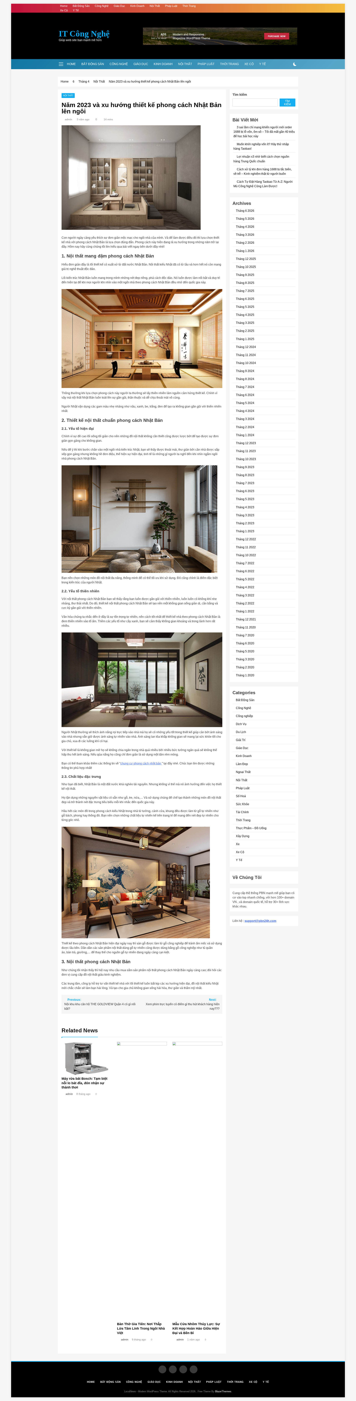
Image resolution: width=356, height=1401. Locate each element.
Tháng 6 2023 (245, 491)
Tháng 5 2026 (245, 218)
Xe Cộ (64, 10)
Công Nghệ (101, 5)
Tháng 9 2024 (245, 371)
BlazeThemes (223, 1391)
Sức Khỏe (242, 804)
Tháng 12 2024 (246, 347)
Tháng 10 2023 (246, 459)
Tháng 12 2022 (246, 539)
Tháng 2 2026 (245, 242)
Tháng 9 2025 (245, 274)
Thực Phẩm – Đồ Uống (251, 828)
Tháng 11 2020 (246, 627)
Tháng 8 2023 (245, 475)
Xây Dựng (242, 836)
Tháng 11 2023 (246, 451)
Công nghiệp (244, 716)
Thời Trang (189, 5)
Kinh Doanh (137, 5)
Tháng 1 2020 (245, 675)
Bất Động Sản (81, 5)
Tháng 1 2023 (245, 531)
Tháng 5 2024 (245, 403)
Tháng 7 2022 (245, 563)
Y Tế (76, 10)
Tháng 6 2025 (245, 298)
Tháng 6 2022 (245, 571)
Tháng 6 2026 (245, 210)
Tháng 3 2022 (245, 595)
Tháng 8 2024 (245, 379)
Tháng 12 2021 (246, 619)
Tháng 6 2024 (245, 395)
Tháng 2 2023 (245, 523)
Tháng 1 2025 (245, 339)
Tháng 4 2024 (245, 411)
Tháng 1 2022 (245, 611)
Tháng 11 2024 (246, 355)
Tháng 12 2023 (246, 443)
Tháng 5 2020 (245, 651)
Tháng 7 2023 (245, 483)
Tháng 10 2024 (246, 363)
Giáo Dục (119, 5)
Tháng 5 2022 (245, 579)
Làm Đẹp (242, 764)
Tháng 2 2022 (245, 603)
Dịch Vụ (241, 724)
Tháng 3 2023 (245, 515)
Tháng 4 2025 (245, 314)
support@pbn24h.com (260, 920)
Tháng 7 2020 (245, 635)
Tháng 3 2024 (245, 419)
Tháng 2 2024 (245, 427)
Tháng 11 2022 (246, 547)
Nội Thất (155, 5)
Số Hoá (241, 796)
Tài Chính (242, 812)
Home (63, 5)
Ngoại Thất (243, 772)
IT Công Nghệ (84, 33)
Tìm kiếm (240, 94)
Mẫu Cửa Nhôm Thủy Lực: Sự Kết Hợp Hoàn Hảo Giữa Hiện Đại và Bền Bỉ (196, 1328)
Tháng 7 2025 (245, 290)
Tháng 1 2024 (245, 435)
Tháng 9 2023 (245, 467)
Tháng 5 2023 (245, 499)
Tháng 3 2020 (245, 659)
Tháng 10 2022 (246, 555)
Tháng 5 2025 (245, 306)
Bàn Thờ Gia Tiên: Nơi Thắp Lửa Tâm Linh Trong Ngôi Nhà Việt (141, 1328)
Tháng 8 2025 (245, 282)
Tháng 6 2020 (245, 643)
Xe (238, 844)
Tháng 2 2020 (245, 667)
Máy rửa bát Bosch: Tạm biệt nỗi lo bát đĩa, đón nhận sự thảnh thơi (84, 1083)
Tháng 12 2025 (246, 258)
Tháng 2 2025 (245, 330)
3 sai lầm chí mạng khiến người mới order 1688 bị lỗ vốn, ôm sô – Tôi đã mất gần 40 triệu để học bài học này (264, 131)
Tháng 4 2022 (245, 587)
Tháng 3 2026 (245, 234)
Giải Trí (240, 740)
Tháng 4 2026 (245, 226)
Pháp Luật (171, 5)
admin (68, 119)
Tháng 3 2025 (245, 322)
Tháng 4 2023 (245, 507)
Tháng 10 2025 (246, 266)
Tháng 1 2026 (245, 250)
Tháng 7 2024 (245, 387)
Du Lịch (241, 732)
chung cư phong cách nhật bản (141, 763)
